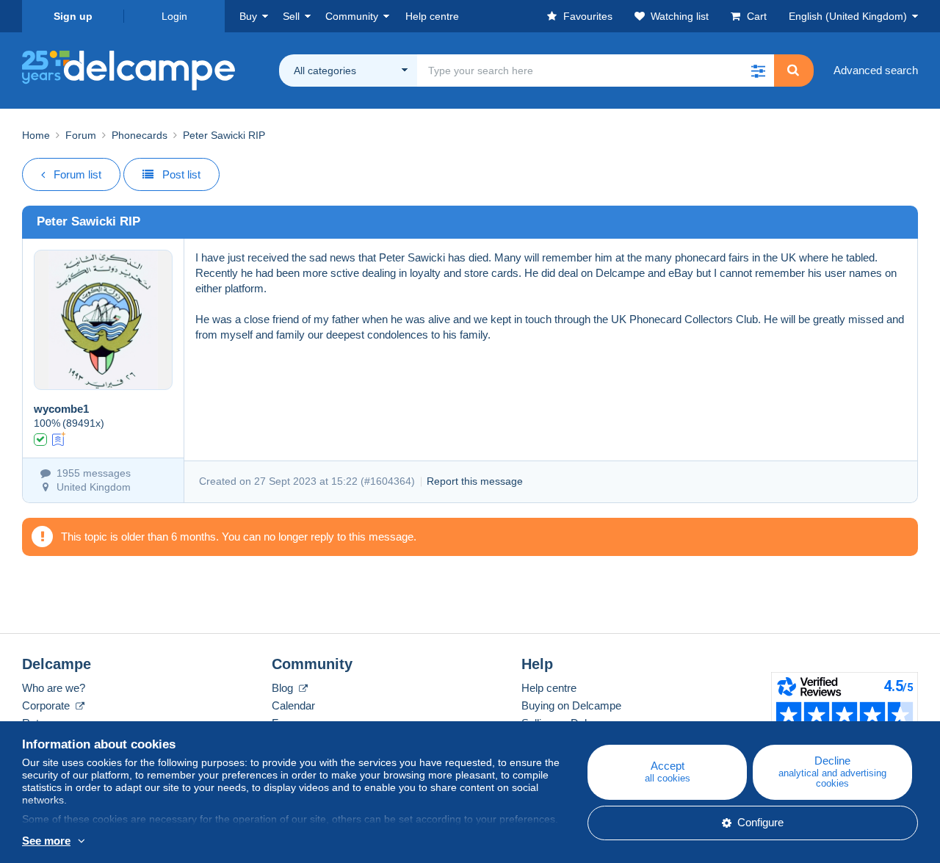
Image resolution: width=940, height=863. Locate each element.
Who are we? (53, 688)
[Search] (793, 70)
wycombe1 (61, 408)
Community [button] (351, 16)
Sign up (73, 16)
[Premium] (59, 438)
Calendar (293, 705)
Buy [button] (248, 16)
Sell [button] (291, 16)
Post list (181, 174)
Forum (80, 135)
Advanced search (876, 70)
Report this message (475, 481)
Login (174, 16)
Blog (284, 688)
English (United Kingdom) (848, 16)
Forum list (77, 174)
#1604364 (387, 481)
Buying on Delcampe (571, 705)
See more (46, 840)
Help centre (548, 688)
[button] (758, 70)
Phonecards (139, 135)
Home (36, 135)
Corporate (47, 705)
